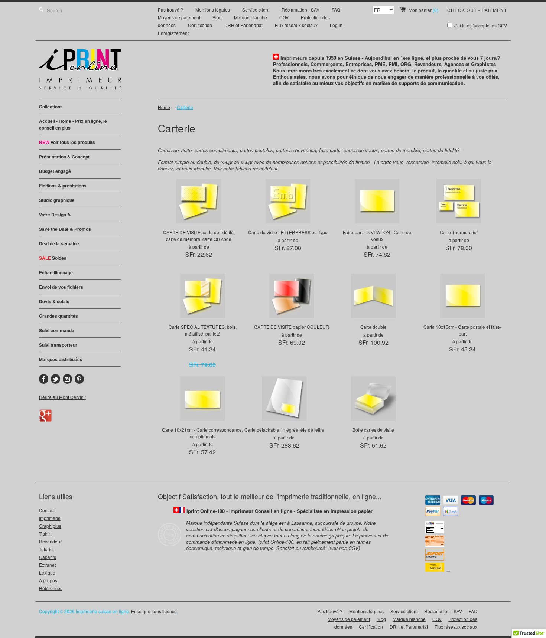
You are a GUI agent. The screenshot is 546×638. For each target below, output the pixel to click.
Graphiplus (50, 526)
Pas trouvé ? (170, 9)
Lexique (47, 572)
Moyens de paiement (179, 17)
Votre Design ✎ (55, 214)
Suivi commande (56, 330)
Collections (51, 106)
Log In (336, 25)
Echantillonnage (56, 272)
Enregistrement (173, 33)
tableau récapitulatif (256, 168)
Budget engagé (55, 171)
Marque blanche (250, 17)
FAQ (336, 9)
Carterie (185, 107)
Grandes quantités (58, 316)
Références (50, 588)
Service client (255, 9)
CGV (284, 17)
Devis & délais (54, 301)
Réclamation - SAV (300, 9)
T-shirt (45, 533)
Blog (217, 17)
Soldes (52, 258)
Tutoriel (46, 549)
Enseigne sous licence (154, 611)
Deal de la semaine (59, 243)
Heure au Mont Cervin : (62, 397)
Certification (200, 25)
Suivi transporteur (58, 344)
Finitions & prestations (63, 185)
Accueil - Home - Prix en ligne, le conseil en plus (73, 124)
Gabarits (47, 557)
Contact (47, 510)
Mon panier (423, 10)
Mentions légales (212, 9)
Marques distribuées (60, 359)
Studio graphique (57, 200)
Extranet (47, 565)
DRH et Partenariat (243, 25)
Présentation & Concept (64, 156)
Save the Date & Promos (65, 229)
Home (164, 107)
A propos (48, 580)
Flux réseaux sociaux (296, 25)
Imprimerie (50, 518)
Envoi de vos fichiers (61, 287)
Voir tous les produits (67, 142)
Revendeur (50, 541)
